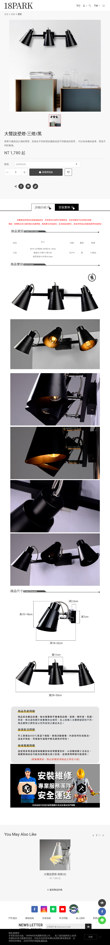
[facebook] (102, 912)
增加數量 (24, 172)
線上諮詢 (80, 918)
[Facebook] (34, 909)
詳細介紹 (40, 207)
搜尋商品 (90, 6)
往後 (103, 835)
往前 (93, 835)
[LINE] (53, 909)
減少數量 (7, 172)
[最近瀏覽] (102, 903)
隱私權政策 (42, 941)
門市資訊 (12, 918)
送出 (88, 927)
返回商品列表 (56, 889)
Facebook (21, 186)
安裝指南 (46, 918)
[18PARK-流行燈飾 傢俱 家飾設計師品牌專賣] (18, 5)
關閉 (100, 937)
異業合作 (97, 918)
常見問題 (63, 918)
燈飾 (13, 14)
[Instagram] (44, 909)
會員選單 (85, 6)
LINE (28, 186)
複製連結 (35, 186)
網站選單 (103, 6)
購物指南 (29, 918)
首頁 (6, 14)
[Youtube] (62, 909)
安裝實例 (64, 207)
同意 (91, 937)
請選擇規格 (21, 164)
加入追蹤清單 (68, 172)
